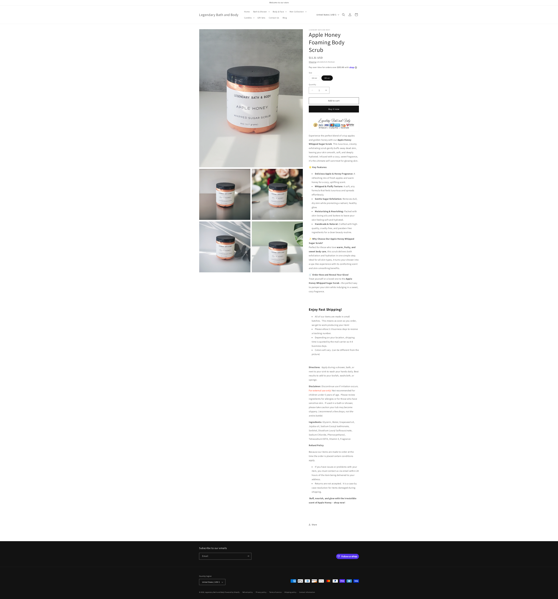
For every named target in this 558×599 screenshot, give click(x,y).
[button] (261, 12)
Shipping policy (290, 592)
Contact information (307, 592)
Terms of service (275, 592)
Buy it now (333, 109)
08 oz (327, 78)
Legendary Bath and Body (214, 592)
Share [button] (314, 524)
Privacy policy (261, 592)
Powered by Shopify (232, 592)
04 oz (316, 79)
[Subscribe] (248, 556)
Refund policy (248, 592)
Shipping (312, 62)
